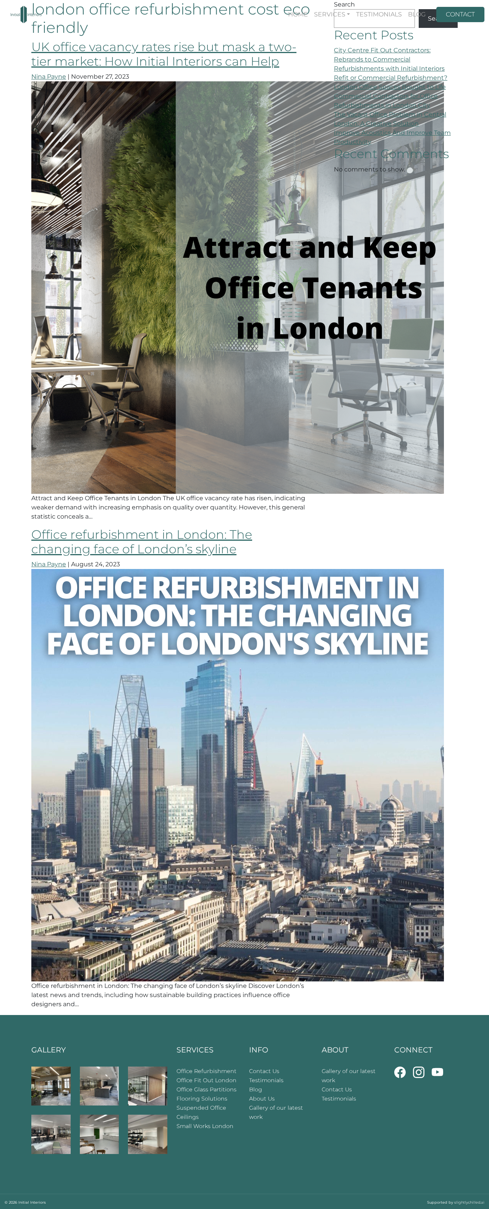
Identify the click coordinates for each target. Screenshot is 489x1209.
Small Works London (204, 1126)
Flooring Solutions (201, 1098)
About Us (262, 1098)
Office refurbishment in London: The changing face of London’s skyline (141, 541)
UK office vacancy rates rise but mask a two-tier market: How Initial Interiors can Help (163, 54)
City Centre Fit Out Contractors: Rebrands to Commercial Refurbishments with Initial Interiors (389, 59)
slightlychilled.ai (469, 1202)
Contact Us (264, 1071)
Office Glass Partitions (206, 1089)
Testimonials (266, 1080)
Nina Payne (48, 76)
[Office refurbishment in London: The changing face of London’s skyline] (237, 774)
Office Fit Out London (206, 1080)
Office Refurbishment (206, 1071)
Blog (255, 1089)
